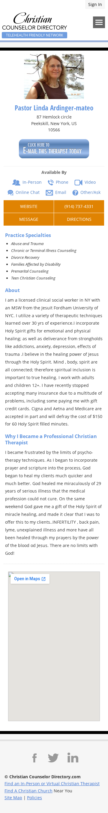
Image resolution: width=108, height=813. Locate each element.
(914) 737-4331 (79, 206)
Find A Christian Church (28, 791)
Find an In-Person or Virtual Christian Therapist (52, 783)
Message (28, 219)
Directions (79, 219)
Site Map (13, 797)
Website (29, 206)
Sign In (95, 4)
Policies (34, 797)
